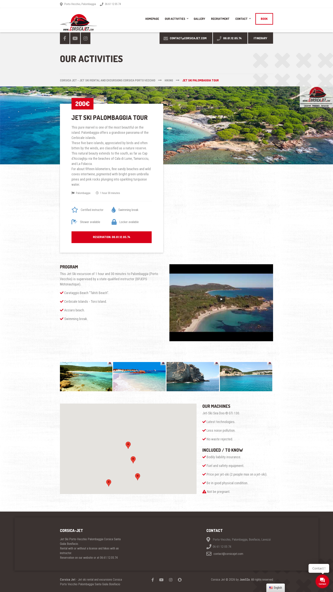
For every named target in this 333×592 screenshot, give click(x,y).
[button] (128, 445)
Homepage (152, 19)
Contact (241, 19)
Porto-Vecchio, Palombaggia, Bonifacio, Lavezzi (242, 539)
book (264, 19)
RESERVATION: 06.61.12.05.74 (111, 237)
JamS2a (245, 579)
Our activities (175, 19)
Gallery (199, 19)
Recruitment (220, 19)
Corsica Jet (67, 579)
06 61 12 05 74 (222, 547)
